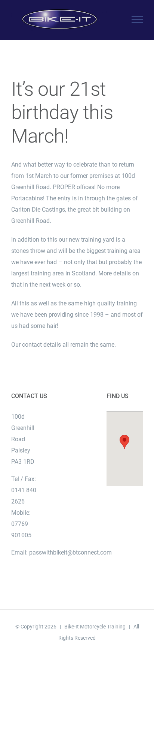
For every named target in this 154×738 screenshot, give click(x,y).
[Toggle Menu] (137, 20)
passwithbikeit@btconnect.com (70, 552)
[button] (124, 442)
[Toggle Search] (111, 19)
